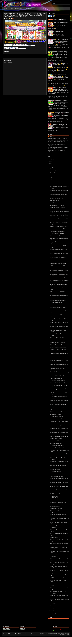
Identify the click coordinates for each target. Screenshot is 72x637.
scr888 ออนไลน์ (52, 136)
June (51, 181)
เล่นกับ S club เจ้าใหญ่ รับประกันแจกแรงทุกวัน (59, 419)
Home (25, 55)
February (52, 606)
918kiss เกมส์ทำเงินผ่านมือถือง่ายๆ (56, 340)
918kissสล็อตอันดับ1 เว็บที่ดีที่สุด (56, 438)
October (52, 172)
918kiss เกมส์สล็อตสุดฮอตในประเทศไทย (58, 347)
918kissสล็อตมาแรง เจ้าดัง (55, 469)
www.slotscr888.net (13, 47)
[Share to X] (7, 51)
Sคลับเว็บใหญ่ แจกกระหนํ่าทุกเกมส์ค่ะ (57, 578)
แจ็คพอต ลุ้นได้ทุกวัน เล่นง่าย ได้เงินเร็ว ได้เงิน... (59, 278)
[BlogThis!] (6, 51)
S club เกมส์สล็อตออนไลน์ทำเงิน (56, 416)
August (51, 177)
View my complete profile (54, 153)
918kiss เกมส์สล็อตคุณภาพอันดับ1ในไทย (58, 229)
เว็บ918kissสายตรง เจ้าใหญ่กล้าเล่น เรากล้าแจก (59, 412)
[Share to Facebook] (8, 51)
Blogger (66, 614)
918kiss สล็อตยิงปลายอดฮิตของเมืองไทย (58, 263)
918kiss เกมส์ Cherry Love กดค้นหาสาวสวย (58, 344)
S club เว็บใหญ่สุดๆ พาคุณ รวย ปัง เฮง (57, 231)
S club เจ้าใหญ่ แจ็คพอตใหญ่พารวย (57, 233)
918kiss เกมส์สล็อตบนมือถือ (55, 261)
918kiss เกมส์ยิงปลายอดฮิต (55, 268)
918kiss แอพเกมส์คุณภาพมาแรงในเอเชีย (58, 300)
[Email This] (4, 51)
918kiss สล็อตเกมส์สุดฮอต (55, 506)
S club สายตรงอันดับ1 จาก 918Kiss (56, 476)
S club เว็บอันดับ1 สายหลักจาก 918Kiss (57, 447)
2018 (50, 167)
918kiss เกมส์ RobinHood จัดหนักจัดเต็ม (57, 383)
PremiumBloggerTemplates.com (63, 633)
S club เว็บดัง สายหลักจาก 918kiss (56, 305)
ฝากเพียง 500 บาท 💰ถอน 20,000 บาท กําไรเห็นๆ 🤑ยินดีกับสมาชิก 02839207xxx (60, 65)
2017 (50, 611)
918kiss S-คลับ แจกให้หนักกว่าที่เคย (60, 22)
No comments (14, 18)
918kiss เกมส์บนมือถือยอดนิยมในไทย (57, 337)
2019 (50, 165)
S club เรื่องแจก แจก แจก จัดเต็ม (56, 302)
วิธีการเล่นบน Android (28, 8)
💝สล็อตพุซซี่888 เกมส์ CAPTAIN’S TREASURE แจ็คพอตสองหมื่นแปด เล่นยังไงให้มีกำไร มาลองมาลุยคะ (60, 102)
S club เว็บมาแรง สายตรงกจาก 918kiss (57, 380)
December (52, 168)
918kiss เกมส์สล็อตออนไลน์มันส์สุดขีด (57, 342)
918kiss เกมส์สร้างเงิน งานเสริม (56, 298)
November (52, 170)
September (52, 175)
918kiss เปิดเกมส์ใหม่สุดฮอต (55, 414)
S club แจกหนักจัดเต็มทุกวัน (55, 471)
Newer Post (6, 55)
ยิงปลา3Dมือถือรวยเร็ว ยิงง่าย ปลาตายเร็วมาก (59, 500)
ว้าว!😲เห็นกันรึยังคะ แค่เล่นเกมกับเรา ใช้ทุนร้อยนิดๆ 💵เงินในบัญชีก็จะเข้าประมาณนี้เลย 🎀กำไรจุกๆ (60, 41)
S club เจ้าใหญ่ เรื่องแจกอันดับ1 (56, 378)
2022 (50, 159)
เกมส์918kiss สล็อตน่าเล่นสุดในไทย (57, 202)
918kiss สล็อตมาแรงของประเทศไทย (57, 205)
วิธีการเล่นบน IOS (18, 8)
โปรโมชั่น (11, 8)
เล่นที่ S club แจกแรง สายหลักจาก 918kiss (58, 265)
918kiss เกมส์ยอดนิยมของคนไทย (56, 198)
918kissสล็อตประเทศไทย (55, 537)
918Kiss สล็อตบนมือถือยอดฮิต (56, 443)
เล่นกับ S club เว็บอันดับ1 (54, 200)
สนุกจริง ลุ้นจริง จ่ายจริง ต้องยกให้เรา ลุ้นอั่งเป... (59, 226)
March (51, 603)
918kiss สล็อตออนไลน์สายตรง (56, 508)
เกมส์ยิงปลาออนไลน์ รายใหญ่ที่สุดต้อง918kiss (59, 436)
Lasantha (56, 633)
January (51, 608)
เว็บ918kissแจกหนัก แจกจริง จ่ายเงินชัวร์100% (59, 295)
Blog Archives (61, 19)
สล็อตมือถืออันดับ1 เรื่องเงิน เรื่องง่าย (57, 493)
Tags (55, 19)
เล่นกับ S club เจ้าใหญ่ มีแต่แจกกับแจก (57, 474)
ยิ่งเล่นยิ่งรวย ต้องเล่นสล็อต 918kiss (60, 124)
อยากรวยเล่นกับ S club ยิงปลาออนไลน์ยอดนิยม (59, 375)
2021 (50, 161)
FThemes (45, 633)
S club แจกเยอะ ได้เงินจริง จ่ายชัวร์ (57, 445)
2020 (50, 163)
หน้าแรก (5, 8)
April (51, 185)
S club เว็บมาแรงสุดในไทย (55, 440)
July (51, 179)
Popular (50, 19)
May (51, 183)
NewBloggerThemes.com (64, 634)
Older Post (44, 55)
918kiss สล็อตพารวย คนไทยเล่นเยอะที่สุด (58, 235)
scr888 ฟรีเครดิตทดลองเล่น (58, 31)
